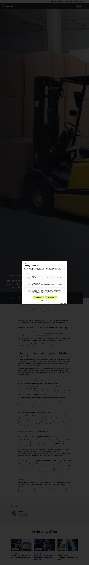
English (26, 263)
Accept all (38, 297)
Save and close (44, 300)
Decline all (51, 297)
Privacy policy (27, 273)
